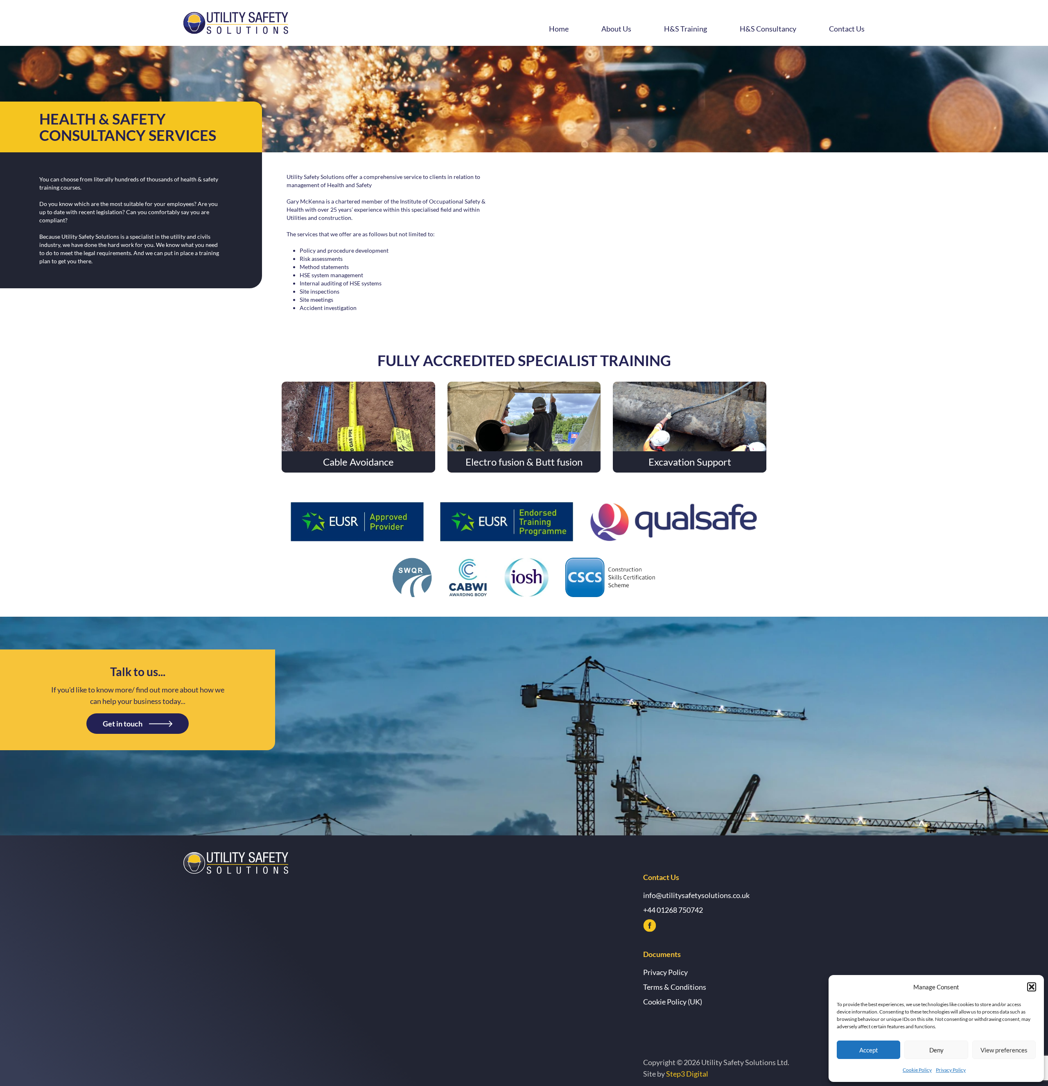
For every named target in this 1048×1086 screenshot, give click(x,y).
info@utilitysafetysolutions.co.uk (696, 895)
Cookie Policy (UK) (672, 1001)
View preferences (1004, 1050)
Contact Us (847, 28)
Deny (936, 1050)
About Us (616, 28)
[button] (1032, 987)
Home (559, 28)
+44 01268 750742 (673, 909)
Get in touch (122, 723)
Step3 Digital (687, 1073)
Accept (868, 1050)
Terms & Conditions (674, 986)
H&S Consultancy (768, 28)
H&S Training (685, 28)
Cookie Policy (917, 1070)
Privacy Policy (951, 1070)
